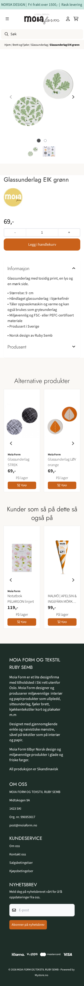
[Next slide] (73, 97)
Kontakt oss (17, 854)
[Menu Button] (7, 19)
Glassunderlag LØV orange (62, 462)
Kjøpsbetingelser (21, 871)
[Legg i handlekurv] (42, 244)
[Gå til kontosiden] (68, 19)
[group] (22, 443)
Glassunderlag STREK (18, 462)
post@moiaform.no (23, 825)
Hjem (7, 45)
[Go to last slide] (11, 443)
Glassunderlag (39, 45)
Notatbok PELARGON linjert (20, 598)
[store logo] (42, 19)
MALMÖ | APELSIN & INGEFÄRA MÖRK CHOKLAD (62, 598)
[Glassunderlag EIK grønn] (42, 97)
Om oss (14, 846)
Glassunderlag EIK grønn (65, 45)
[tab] (39, 141)
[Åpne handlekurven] (76, 19)
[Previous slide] (11, 97)
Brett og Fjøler (21, 45)
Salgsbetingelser (21, 862)
